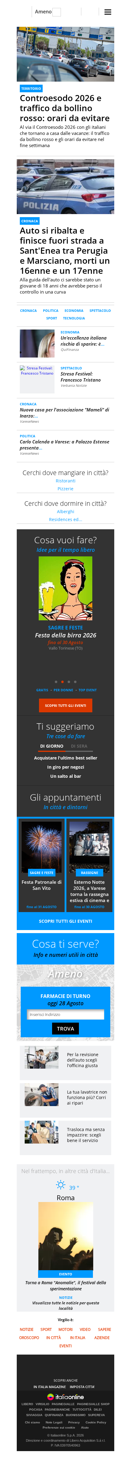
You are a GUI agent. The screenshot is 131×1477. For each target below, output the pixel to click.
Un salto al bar (65, 776)
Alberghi (65, 511)
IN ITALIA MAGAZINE (50, 1386)
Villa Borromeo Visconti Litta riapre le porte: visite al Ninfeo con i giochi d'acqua (65, 647)
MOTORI (65, 1329)
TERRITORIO (31, 88)
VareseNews (29, 421)
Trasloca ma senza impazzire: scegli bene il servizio (86, 1134)
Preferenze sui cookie (59, 1427)
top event (88, 690)
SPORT (51, 318)
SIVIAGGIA (34, 1415)
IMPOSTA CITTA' (82, 1386)
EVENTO (65, 1274)
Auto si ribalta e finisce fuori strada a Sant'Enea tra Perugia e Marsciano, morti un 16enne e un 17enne (65, 250)
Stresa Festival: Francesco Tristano (81, 377)
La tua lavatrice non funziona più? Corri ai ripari (87, 1097)
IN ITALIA (77, 1337)
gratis (42, 690)
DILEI (98, 1409)
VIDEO (85, 1329)
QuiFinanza (70, 349)
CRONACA (29, 221)
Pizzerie (65, 489)
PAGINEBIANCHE (57, 1409)
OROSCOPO (29, 1337)
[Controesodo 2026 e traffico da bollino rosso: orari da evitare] (65, 54)
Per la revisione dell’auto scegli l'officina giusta (82, 1060)
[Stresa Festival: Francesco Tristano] (37, 370)
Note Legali (54, 1422)
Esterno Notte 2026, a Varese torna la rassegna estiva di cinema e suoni (89, 891)
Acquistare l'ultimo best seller (65, 758)
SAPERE (104, 1329)
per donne (63, 690)
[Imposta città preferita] (24, 11)
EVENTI (65, 1345)
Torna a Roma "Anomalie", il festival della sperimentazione (65, 1286)
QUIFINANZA (54, 1415)
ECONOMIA (74, 310)
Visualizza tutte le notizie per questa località (65, 1305)
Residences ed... (65, 519)
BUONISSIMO (76, 1415)
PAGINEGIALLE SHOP (93, 1404)
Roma (66, 1197)
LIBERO (27, 1404)
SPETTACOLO (100, 310)
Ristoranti (66, 481)
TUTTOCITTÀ (82, 1409)
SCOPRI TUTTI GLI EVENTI (65, 705)
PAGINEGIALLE (63, 1404)
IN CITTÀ (53, 1337)
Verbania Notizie (74, 385)
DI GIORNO (51, 746)
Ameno (43, 11)
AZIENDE (102, 1337)
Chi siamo (32, 1422)
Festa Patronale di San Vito (42, 885)
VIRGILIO (42, 1404)
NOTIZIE (66, 1297)
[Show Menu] (107, 12)
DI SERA (79, 746)
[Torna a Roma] (68, 1238)
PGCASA (35, 1409)
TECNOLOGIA (74, 318)
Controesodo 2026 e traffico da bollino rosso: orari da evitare (65, 108)
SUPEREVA (96, 1415)
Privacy (74, 1422)
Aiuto (85, 1427)
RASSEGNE (65, 627)
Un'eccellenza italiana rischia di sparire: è (84, 341)
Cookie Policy (96, 1422)
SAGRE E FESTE (41, 872)
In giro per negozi (65, 767)
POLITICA (50, 310)
